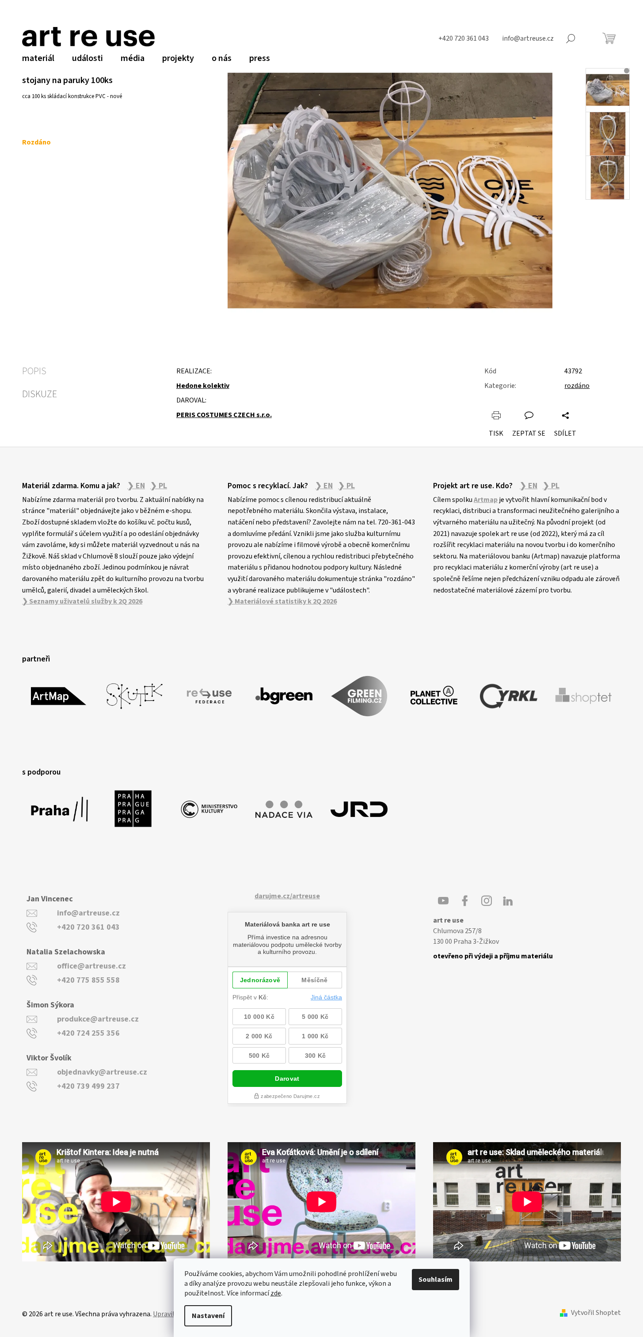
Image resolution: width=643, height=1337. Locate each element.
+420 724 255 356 (88, 1033)
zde (275, 1293)
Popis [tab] (34, 371)
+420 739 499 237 (88, 1086)
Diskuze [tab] (39, 394)
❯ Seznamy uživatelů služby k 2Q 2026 (82, 601)
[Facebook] (465, 901)
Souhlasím (436, 1279)
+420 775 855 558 (88, 980)
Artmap (486, 500)
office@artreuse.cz (91, 966)
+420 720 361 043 (88, 927)
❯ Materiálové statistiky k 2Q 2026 (282, 601)
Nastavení (208, 1316)
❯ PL (158, 486)
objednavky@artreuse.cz (102, 1072)
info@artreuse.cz (88, 913)
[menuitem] (38, 58)
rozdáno (577, 386)
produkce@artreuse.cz (98, 1019)
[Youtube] (443, 901)
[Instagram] (486, 901)
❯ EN (136, 486)
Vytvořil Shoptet (596, 1313)
